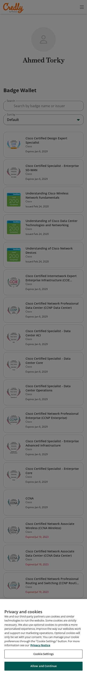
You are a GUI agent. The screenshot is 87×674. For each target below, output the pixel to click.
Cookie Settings (43, 654)
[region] (43, 636)
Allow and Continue (43, 666)
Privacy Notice (40, 645)
